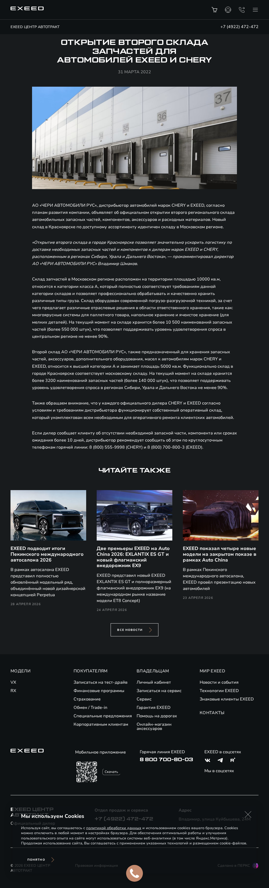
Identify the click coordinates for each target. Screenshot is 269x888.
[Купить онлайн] (214, 10)
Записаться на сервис (159, 691)
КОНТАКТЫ (212, 713)
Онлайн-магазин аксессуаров (154, 726)
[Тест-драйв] (228, 10)
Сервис (144, 699)
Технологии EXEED (219, 691)
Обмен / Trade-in (90, 707)
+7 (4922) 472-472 (239, 27)
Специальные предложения (103, 716)
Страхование (87, 699)
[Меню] (255, 10)
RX (13, 691)
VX (13, 682)
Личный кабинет (154, 682)
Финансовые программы (99, 691)
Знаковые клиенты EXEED (227, 699)
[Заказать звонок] (242, 10)
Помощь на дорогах (157, 716)
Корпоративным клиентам (101, 724)
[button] (248, 814)
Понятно (36, 860)
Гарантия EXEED (153, 707)
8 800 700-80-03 (166, 759)
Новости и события (219, 682)
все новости (130, 630)
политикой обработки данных (113, 827)
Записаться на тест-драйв (100, 682)
